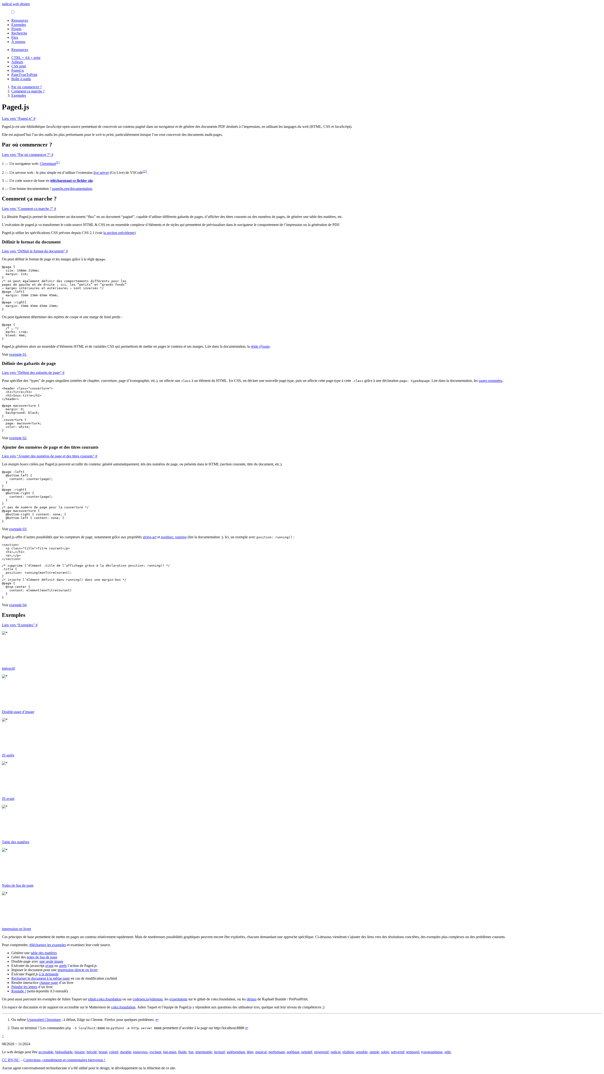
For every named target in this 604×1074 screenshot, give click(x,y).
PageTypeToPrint (24, 75)
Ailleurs (17, 62)
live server (101, 173)
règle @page (260, 346)
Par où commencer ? (26, 87)
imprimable (203, 1052)
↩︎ (157, 1020)
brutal (103, 1052)
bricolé (92, 1052)
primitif (306, 1052)
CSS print (18, 66)
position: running (174, 537)
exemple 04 (17, 605)
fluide (182, 1052)
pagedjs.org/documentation (72, 189)
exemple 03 (17, 529)
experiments (178, 999)
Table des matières (15, 842)
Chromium (48, 164)
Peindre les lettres (24, 987)
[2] (145, 171)
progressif (321, 1052)
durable (125, 1052)
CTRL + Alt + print (25, 58)
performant (276, 1052)
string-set (149, 537)
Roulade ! (18, 991)
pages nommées (490, 381)
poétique (293, 1052)
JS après (8, 755)
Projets (16, 29)
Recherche (19, 33)
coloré (113, 1052)
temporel (412, 1052)
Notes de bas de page (18, 885)
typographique (432, 1052)
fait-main (169, 1052)
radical (335, 1052)
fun (191, 1052)
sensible (362, 1052)
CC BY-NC (11, 1060)
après (63, 966)
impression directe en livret (77, 970)
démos (251, 999)
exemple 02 (17, 438)
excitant (155, 1052)
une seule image (51, 961)
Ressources (19, 20)
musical (261, 1052)
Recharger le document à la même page (40, 978)
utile (448, 1052)
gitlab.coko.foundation (105, 999)
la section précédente (118, 233)
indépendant (236, 1052)
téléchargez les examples (47, 945)
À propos (18, 42)
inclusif (219, 1052)
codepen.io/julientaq (148, 999)
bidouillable (64, 1052)
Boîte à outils (21, 79)
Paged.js (17, 70)
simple (374, 1052)
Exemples (18, 25)
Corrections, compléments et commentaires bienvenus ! (64, 1060)
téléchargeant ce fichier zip (71, 181)
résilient (348, 1052)
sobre (385, 1052)
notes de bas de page (42, 957)
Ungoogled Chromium (44, 1020)
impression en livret (16, 929)
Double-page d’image (18, 712)
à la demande (49, 974)
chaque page (48, 983)
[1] (57, 162)
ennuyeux (140, 1052)
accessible (45, 1052)
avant (49, 966)
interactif (8, 668)
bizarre (80, 1052)
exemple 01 (17, 354)
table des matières (44, 953)
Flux (14, 37)
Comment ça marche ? (28, 91)
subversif (397, 1052)
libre (250, 1052)
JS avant (8, 799)
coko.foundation (123, 1007)
